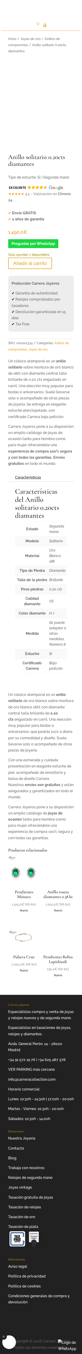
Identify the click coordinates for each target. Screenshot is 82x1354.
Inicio (12, 39)
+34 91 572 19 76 (21, 1060)
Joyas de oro (30, 39)
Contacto (16, 1148)
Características (28, 477)
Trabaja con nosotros (26, 1168)
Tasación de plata (23, 1227)
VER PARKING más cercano (31, 1069)
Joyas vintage (20, 1187)
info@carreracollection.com (32, 1079)
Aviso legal (17, 1266)
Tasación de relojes (24, 1207)
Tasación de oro (21, 1217)
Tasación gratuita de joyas (30, 1197)
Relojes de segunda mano (30, 1177)
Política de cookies (24, 1286)
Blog (12, 1158)
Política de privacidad (27, 1276)
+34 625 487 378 (52, 1060)
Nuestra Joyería (21, 1138)
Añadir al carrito (30, 263)
